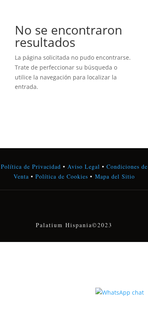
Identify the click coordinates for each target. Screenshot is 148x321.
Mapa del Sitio (115, 176)
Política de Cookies (60, 176)
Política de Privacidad (31, 166)
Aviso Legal (83, 166)
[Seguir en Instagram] (74, 208)
